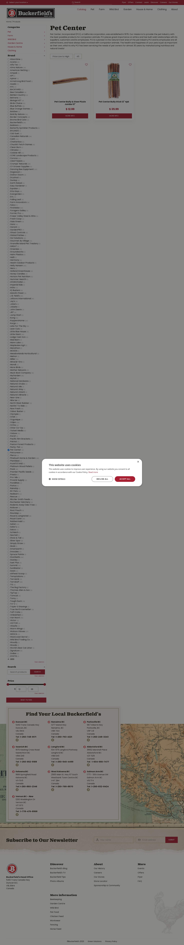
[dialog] (92, 472)
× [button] (138, 462)
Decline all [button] (102, 479)
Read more (93, 472)
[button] (57, 479)
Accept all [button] (125, 479)
